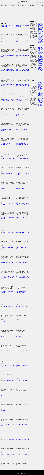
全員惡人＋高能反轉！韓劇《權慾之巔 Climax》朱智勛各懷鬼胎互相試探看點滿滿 (7, 65)
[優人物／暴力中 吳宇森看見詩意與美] (22, 310)
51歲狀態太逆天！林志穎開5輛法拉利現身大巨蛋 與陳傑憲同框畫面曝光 (34, 61)
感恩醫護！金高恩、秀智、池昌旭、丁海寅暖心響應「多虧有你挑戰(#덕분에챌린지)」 (7, 257)
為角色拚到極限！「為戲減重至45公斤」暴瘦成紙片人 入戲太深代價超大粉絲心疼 (22, 50)
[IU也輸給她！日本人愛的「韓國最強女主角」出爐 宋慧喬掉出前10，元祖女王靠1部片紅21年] (22, 177)
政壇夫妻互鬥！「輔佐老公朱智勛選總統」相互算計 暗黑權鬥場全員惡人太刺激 (7, 80)
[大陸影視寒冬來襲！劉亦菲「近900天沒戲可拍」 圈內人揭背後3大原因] (40, 68)
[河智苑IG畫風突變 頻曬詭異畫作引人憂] (8, 221)
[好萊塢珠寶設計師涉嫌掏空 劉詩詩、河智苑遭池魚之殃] (8, 310)
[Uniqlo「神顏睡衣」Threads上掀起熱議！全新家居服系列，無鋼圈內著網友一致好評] (40, 99)
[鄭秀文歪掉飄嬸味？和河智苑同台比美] (8, 340)
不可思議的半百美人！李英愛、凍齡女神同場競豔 (7, 153)
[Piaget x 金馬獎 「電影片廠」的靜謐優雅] (8, 428)
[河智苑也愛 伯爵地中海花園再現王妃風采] (22, 413)
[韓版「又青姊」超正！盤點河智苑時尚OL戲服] (8, 443)
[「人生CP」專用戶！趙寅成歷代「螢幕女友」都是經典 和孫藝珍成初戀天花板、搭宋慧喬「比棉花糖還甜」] (8, 162)
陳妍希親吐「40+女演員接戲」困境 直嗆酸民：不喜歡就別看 (34, 52)
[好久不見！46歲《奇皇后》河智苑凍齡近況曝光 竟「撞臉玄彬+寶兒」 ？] (22, 133)
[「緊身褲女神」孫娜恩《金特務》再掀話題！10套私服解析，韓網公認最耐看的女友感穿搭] (40, 91)
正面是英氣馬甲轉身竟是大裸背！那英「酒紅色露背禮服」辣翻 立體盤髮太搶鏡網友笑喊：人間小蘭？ (33, 49)
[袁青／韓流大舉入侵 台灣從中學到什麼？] (22, 428)
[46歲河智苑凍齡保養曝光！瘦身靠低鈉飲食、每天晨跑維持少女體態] (8, 118)
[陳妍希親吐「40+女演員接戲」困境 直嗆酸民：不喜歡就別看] (40, 52)
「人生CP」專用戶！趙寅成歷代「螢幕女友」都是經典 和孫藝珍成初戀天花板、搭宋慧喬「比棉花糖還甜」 (7, 169)
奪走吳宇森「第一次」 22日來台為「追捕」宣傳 (22, 331)
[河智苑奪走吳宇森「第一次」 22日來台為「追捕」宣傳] (22, 325)
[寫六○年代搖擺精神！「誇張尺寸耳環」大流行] (8, 413)
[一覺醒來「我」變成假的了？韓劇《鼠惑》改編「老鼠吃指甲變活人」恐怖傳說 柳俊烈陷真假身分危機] (40, 56)
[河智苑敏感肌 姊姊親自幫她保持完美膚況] (22, 369)
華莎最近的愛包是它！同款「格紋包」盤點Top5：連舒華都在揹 (33, 103)
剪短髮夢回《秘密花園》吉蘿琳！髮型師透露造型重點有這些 (22, 168)
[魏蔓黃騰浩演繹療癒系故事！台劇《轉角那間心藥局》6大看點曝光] (40, 64)
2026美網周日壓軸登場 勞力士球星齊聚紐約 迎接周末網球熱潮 (34, 40)
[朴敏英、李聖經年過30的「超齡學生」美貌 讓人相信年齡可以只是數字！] (22, 266)
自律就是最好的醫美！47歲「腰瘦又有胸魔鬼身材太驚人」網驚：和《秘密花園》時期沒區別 (22, 95)
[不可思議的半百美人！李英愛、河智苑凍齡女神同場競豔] (8, 147)
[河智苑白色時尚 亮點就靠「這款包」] (22, 384)
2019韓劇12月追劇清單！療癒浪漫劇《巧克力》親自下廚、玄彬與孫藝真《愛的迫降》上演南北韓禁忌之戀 (7, 288)
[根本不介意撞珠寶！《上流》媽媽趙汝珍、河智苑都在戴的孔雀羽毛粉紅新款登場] (22, 280)
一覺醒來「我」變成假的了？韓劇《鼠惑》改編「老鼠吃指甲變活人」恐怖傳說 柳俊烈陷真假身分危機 (34, 57)
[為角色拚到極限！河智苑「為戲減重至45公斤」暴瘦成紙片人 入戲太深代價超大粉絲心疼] (22, 44)
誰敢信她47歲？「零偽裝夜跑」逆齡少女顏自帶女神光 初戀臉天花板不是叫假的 (7, 50)
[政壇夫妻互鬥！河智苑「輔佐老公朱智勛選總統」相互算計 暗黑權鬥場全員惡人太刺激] (8, 73)
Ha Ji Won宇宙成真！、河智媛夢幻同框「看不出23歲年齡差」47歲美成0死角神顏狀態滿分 (7, 36)
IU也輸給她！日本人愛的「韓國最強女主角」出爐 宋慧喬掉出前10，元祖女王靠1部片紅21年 (22, 183)
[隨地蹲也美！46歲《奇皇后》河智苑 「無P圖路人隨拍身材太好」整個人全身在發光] (22, 118)
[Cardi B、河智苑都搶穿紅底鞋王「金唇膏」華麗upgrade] (8, 192)
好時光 (22, 5)
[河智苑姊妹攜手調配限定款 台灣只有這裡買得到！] (22, 340)
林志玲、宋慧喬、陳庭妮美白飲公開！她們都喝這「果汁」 (7, 331)
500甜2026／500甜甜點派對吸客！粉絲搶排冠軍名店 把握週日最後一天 (33, 25)
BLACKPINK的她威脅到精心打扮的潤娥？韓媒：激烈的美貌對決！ (22, 301)
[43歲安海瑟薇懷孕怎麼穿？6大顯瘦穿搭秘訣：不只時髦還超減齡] (40, 87)
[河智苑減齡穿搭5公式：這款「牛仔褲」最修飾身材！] (8, 88)
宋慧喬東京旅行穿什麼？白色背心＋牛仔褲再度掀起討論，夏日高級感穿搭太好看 (33, 84)
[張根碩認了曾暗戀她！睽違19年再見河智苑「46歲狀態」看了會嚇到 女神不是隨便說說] (8, 133)
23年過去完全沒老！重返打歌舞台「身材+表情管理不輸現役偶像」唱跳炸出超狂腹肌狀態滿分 (22, 36)
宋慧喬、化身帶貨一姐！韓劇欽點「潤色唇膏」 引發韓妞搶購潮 (22, 257)
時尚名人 (6, 5)
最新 (2, 5)
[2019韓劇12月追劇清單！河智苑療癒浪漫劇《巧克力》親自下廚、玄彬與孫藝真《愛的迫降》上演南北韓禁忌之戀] (8, 280)
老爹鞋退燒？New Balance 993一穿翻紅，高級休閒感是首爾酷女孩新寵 (22, 80)
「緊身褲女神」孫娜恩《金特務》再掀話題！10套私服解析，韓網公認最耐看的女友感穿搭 (33, 92)
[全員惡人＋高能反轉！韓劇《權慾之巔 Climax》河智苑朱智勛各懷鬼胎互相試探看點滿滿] (8, 59)
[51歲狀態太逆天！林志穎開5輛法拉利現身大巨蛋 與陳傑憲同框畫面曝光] (40, 60)
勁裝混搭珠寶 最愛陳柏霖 (7, 404)
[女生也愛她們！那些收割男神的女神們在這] (8, 384)
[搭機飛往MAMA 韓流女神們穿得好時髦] (8, 354)
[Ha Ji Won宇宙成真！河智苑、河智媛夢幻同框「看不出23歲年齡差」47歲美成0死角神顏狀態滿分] (8, 29)
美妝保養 (17, 5)
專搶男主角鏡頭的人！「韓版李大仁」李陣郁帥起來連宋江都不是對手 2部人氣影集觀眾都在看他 (23, 154)
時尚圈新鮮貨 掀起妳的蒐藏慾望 (21, 360)
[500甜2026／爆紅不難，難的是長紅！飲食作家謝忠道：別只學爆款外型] (40, 28)
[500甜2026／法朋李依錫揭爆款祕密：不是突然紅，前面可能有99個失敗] (40, 32)
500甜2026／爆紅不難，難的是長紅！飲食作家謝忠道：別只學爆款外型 (33, 29)
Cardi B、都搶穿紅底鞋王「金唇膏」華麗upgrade (7, 198)
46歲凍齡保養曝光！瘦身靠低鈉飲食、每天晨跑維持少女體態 (7, 124)
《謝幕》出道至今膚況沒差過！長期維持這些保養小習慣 (22, 198)
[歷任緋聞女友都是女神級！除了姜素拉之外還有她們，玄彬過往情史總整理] (8, 236)
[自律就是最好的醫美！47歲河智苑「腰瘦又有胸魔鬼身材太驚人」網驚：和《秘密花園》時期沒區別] (22, 88)
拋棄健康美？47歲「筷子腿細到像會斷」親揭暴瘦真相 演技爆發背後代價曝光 (22, 65)
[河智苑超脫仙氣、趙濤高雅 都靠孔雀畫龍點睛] (8, 295)
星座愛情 (37, 5)
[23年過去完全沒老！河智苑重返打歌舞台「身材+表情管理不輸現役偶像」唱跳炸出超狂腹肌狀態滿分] (22, 29)
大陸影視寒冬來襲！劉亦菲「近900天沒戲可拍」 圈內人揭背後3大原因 (33, 69)
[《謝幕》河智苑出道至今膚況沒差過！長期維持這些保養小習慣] (22, 192)
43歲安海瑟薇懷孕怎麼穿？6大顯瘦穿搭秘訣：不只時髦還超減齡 (34, 87)
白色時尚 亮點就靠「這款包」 (21, 390)
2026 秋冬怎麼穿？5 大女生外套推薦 (34, 95)
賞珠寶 (27, 5)
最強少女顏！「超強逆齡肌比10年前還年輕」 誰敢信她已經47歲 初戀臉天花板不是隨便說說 (22, 109)
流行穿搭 (12, 5)
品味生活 (32, 5)
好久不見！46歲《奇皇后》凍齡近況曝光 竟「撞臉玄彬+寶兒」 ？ (22, 139)
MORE (41, 45)
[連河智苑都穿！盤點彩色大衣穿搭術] (22, 443)
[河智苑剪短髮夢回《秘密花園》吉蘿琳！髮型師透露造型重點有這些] (22, 162)
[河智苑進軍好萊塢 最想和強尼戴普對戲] (22, 458)
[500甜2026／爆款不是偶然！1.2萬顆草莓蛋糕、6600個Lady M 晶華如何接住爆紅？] (40, 36)
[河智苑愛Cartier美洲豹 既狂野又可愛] (8, 458)
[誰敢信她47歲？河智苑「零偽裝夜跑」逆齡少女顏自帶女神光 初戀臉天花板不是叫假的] (8, 44)
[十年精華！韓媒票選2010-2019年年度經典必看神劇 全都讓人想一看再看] (8, 266)
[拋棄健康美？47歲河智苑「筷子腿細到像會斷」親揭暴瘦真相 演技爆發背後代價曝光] (22, 59)
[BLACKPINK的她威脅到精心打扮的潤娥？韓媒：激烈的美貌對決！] (22, 295)
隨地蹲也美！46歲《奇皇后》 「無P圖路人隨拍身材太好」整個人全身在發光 (22, 124)
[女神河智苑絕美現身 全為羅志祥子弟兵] (22, 221)
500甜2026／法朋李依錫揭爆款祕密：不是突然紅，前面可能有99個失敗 (33, 33)
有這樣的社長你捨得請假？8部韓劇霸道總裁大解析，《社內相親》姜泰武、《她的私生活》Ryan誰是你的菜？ (22, 214)
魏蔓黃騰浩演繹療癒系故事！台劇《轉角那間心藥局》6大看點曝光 (33, 64)
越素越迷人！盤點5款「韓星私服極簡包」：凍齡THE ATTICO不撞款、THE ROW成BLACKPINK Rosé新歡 (7, 110)
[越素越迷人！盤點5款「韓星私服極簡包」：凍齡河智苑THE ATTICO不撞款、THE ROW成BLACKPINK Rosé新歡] (8, 103)
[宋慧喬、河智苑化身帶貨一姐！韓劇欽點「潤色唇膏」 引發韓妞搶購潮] (22, 251)
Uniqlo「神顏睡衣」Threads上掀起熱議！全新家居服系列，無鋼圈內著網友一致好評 (33, 100)
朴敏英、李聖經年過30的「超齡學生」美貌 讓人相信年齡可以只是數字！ (22, 272)
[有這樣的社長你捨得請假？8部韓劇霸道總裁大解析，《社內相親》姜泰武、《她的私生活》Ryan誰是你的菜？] (22, 206)
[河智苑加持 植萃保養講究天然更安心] (8, 369)
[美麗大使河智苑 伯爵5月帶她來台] (22, 399)
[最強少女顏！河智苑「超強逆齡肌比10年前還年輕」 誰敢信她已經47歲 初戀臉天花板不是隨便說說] (22, 103)
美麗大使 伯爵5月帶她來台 (22, 404)
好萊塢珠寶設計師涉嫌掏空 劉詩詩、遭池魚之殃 (7, 316)
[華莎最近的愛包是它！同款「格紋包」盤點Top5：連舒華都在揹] (40, 103)
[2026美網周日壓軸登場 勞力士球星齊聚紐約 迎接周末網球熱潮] (40, 40)
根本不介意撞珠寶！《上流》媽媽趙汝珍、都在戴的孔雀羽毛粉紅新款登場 (22, 287)
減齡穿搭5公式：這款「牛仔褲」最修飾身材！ (7, 94)
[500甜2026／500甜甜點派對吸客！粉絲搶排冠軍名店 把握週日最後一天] (40, 24)
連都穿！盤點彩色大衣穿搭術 (22, 448)
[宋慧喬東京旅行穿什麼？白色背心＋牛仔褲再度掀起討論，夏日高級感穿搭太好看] (40, 83)
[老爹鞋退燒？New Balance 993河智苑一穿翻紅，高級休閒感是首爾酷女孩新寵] (22, 73)
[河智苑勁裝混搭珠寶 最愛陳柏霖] (8, 399)
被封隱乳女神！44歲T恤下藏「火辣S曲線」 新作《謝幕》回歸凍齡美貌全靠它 (7, 213)
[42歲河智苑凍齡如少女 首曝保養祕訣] (22, 236)
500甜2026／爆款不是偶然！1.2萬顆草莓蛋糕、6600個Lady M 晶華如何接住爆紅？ (33, 37)
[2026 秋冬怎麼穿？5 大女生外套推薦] (40, 95)
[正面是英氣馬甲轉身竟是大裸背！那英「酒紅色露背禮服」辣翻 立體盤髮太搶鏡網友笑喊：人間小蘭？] (40, 48)
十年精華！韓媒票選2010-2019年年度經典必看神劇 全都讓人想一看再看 (7, 272)
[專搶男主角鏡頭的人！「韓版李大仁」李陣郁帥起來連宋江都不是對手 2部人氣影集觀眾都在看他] (22, 147)
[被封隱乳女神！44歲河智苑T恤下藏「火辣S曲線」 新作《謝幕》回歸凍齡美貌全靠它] (8, 206)
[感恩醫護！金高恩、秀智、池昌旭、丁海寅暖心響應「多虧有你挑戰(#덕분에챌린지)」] (8, 251)
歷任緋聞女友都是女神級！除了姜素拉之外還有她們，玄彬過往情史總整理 (7, 243)
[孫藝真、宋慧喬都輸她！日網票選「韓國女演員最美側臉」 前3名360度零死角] (8, 177)
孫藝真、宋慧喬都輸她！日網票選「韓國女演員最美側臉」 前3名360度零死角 (7, 183)
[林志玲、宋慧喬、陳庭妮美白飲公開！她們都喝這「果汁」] (8, 325)
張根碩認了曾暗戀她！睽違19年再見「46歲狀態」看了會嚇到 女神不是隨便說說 (8, 139)
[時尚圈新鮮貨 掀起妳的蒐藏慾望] (22, 354)
